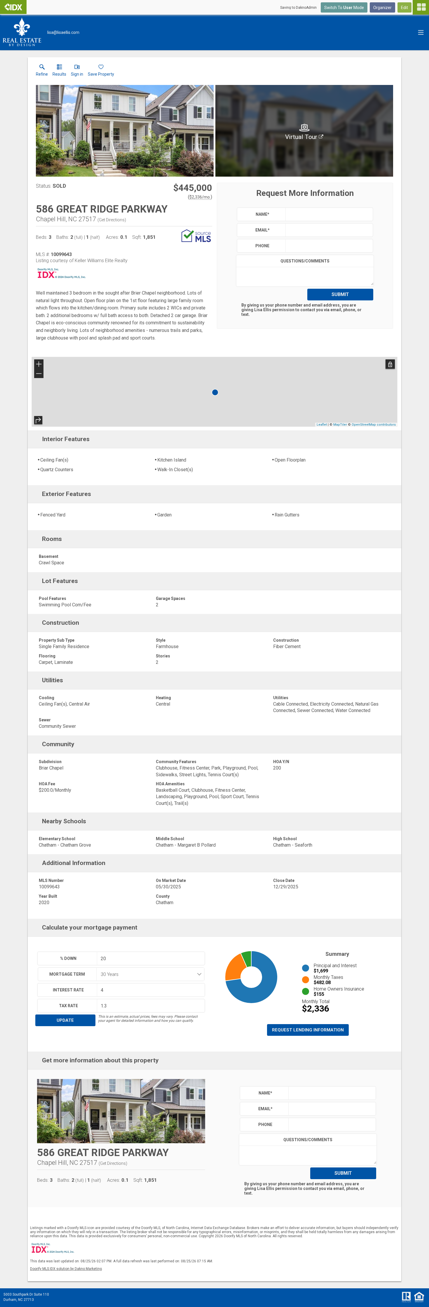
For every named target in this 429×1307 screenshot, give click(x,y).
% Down (68, 958)
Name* (262, 214)
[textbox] (327, 214)
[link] (42, 71)
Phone (262, 245)
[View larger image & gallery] (124, 130)
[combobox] (148, 974)
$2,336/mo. (200, 197)
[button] (77, 71)
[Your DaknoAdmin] (13, 7)
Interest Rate (68, 990)
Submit (340, 294)
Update (65, 1020)
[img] (304, 130)
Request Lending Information (308, 1030)
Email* (262, 230)
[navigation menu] (421, 7)
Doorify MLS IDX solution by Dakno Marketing (66, 1269)
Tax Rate (68, 1005)
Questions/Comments (304, 261)
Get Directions (112, 219)
